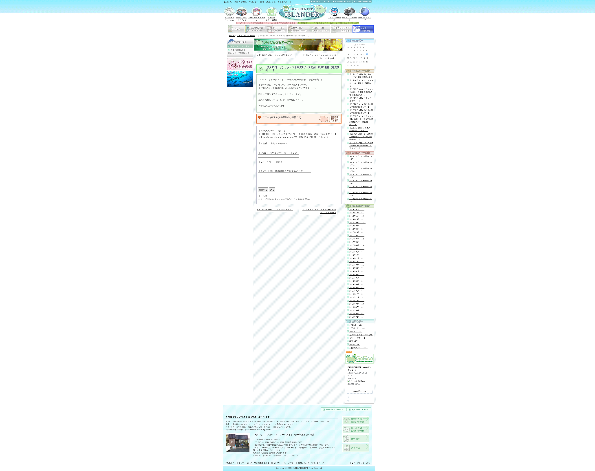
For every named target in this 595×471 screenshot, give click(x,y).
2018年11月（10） (357, 216)
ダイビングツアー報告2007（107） (360, 175)
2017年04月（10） (357, 245)
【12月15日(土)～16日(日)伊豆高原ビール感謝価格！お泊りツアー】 (361, 145)
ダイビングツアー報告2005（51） (360, 188)
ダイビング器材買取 (349, 18)
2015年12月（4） (356, 255)
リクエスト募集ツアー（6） (361, 335)
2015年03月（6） (356, 284)
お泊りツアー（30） (357, 328)
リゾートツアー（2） (358, 338)
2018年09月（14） (357, 222)
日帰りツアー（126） (358, 348)
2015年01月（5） (356, 291)
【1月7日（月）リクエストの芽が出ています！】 (360, 129)
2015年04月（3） (356, 281)
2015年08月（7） (356, 268)
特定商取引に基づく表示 (264, 463)
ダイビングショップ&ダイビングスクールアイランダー (248, 417)
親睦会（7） (354, 344)
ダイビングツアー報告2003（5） (360, 200)
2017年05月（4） (356, 242)
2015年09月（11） (357, 265)
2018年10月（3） (356, 219)
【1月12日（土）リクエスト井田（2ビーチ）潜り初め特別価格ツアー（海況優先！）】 (361, 120)
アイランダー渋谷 (334, 18)
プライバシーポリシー (286, 463)
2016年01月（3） (356, 252)
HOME (232, 36)
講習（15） (354, 341)
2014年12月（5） (356, 294)
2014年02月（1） (356, 317)
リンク (249, 463)
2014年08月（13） (357, 304)
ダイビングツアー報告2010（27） (360, 157)
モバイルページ (317, 463)
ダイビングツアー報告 (240, 46)
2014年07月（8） (356, 307)
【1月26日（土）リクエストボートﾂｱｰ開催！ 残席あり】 (361, 83)
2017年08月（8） (356, 235)
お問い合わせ (303, 463)
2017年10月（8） (356, 232)
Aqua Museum (359, 391)
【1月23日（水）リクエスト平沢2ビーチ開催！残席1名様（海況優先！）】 (361, 92)
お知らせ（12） (356, 325)
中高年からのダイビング (241, 18)
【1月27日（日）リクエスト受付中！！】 (361, 99)
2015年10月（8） (356, 262)
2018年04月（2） (356, 229)
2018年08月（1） (356, 226)
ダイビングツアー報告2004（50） (360, 194)
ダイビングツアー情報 (246, 36)
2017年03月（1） (356, 249)
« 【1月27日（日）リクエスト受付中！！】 (275, 55)
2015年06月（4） (356, 275)
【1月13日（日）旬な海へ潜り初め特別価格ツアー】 (361, 111)
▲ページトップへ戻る (360, 463)
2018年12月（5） (356, 213)
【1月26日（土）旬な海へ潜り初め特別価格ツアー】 (361, 105)
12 (367, 54)
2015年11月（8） (356, 258)
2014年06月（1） (356, 310)
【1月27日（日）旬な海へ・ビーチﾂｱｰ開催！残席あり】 (361, 75)
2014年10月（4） (356, 301)
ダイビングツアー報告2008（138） (360, 169)
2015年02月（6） (356, 288)
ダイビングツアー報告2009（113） (360, 163)
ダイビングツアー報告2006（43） (360, 181)
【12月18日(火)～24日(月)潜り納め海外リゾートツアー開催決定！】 (361, 137)
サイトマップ (238, 463)
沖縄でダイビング (364, 18)
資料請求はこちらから (229, 18)
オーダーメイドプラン (256, 18)
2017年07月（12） (357, 239)
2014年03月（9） (356, 314)
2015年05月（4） (356, 278)
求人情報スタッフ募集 (271, 18)
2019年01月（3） (356, 209)
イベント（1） (355, 331)
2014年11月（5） (356, 297)
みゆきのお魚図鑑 (238, 50)
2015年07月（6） (356, 271)
